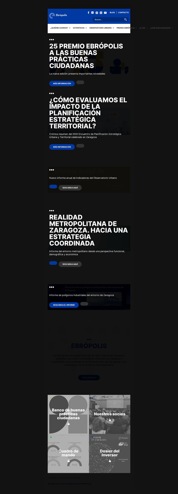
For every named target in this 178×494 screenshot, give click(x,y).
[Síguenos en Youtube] (105, 12)
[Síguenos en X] (92, 12)
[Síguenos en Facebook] (88, 12)
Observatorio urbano (100, 28)
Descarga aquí (70, 188)
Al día (142, 28)
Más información (62, 83)
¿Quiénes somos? (59, 28)
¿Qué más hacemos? (160, 28)
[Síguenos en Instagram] (97, 12)
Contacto (123, 12)
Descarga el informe (64, 305)
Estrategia (78, 28)
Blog (112, 12)
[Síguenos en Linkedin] (101, 12)
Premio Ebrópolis (125, 28)
